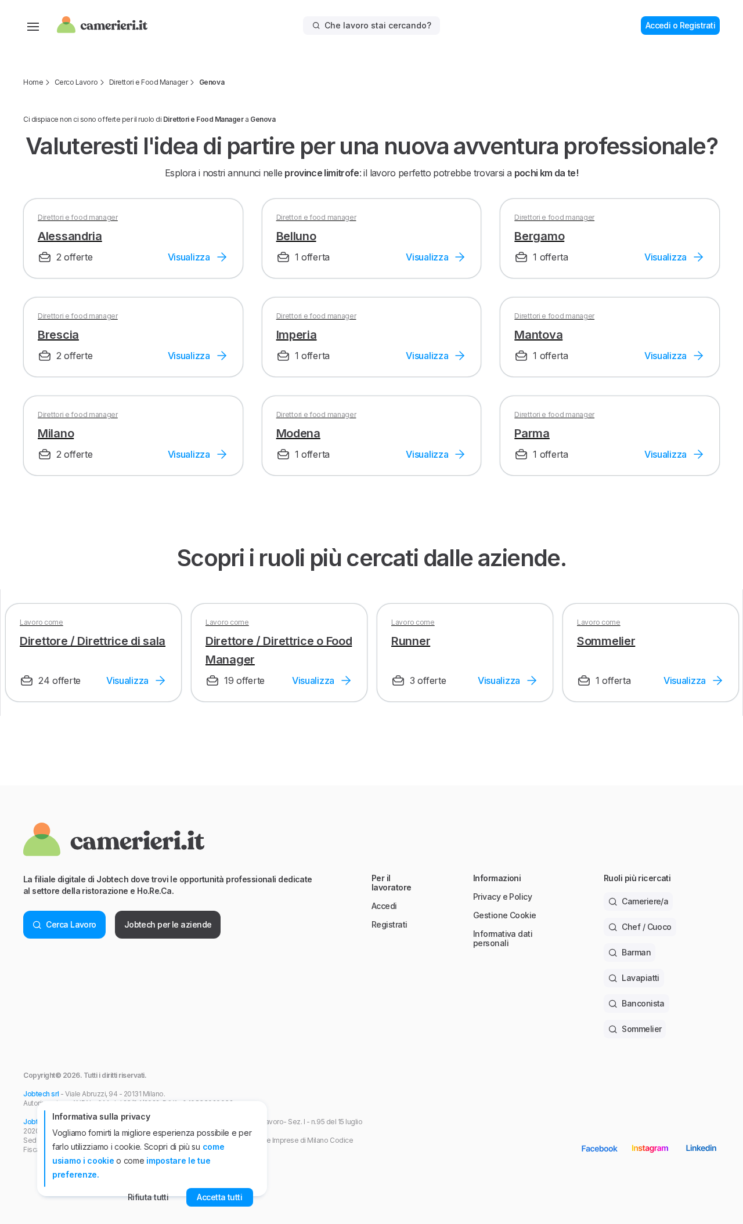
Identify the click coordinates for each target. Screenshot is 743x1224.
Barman (636, 952)
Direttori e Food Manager (148, 82)
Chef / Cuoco (646, 927)
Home (33, 82)
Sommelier (641, 1029)
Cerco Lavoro (76, 82)
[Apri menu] (33, 26)
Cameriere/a (645, 901)
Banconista (643, 1003)
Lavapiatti (640, 978)
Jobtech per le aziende (168, 924)
